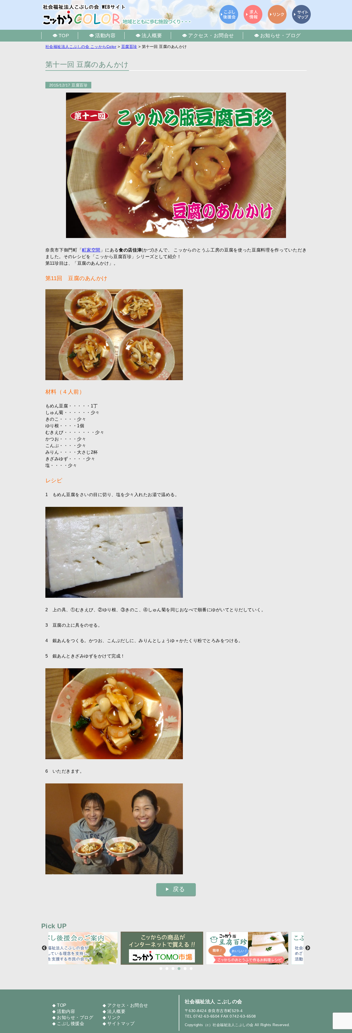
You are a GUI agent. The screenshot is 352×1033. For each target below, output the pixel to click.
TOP (61, 1005)
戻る (179, 889)
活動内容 (66, 1011)
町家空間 (91, 250)
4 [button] (179, 969)
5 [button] (185, 969)
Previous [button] (44, 948)
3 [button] (173, 969)
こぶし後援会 (70, 1023)
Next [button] (307, 948)
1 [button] (161, 969)
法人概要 (116, 1011)
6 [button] (191, 969)
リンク (114, 1017)
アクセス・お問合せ (127, 1005)
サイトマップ (120, 1023)
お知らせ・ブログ (75, 1017)
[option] (91, 948)
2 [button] (167, 969)
